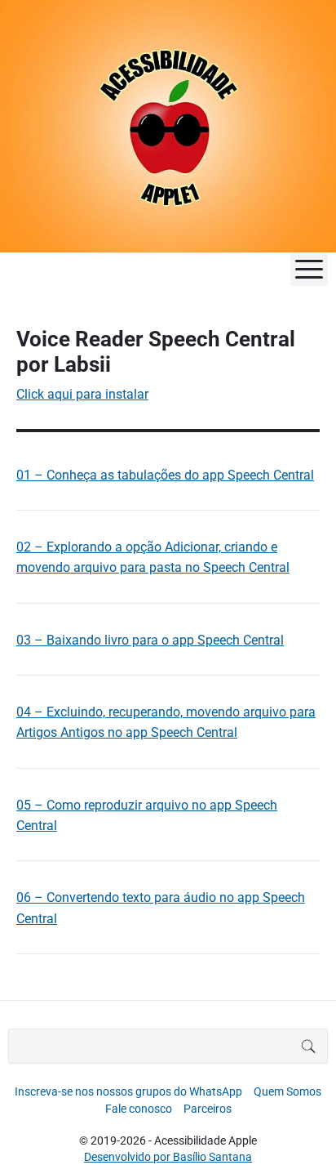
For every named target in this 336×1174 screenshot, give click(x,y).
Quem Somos (287, 1091)
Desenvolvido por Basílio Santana (168, 1156)
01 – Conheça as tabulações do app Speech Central (165, 475)
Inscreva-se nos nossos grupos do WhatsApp (128, 1091)
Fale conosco (138, 1108)
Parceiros (207, 1108)
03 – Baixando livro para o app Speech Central (150, 640)
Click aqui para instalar (82, 394)
